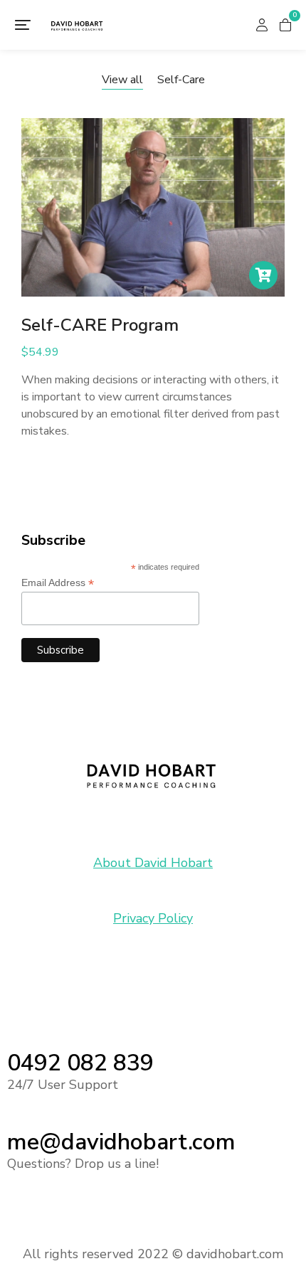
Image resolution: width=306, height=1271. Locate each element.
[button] (22, 25)
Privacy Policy (153, 918)
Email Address (57, 583)
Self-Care (181, 79)
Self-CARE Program (100, 325)
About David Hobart (153, 862)
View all (122, 79)
